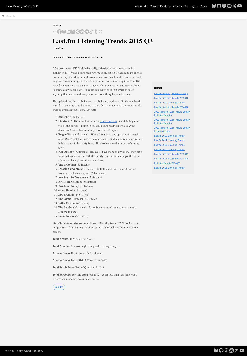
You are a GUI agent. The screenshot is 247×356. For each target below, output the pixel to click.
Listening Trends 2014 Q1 (167, 163)
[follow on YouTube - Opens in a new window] (239, 6)
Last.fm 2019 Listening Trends (169, 136)
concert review (108, 121)
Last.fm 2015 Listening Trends (169, 149)
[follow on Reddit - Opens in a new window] (229, 6)
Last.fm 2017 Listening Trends (169, 140)
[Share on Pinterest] (77, 31)
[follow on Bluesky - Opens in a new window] (214, 6)
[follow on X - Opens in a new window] (234, 6)
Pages (194, 6)
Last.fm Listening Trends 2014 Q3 (171, 158)
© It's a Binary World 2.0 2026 (24, 350)
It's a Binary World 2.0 (21, 6)
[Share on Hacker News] (73, 31)
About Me (141, 6)
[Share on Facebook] (59, 31)
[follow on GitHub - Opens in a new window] (219, 6)
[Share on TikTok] (91, 31)
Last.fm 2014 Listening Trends (169, 102)
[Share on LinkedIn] (68, 31)
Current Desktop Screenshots (168, 6)
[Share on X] (100, 31)
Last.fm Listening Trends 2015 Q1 (171, 98)
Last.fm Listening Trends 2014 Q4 (171, 107)
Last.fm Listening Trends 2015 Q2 (171, 93)
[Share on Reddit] (82, 31)
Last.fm (59, 286)
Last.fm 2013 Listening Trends (169, 168)
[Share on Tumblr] (96, 31)
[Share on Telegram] (87, 31)
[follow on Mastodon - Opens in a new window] (224, 6)
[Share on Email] (55, 31)
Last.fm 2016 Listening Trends (169, 145)
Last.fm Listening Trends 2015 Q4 (171, 154)
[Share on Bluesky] (64, 31)
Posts (203, 6)
